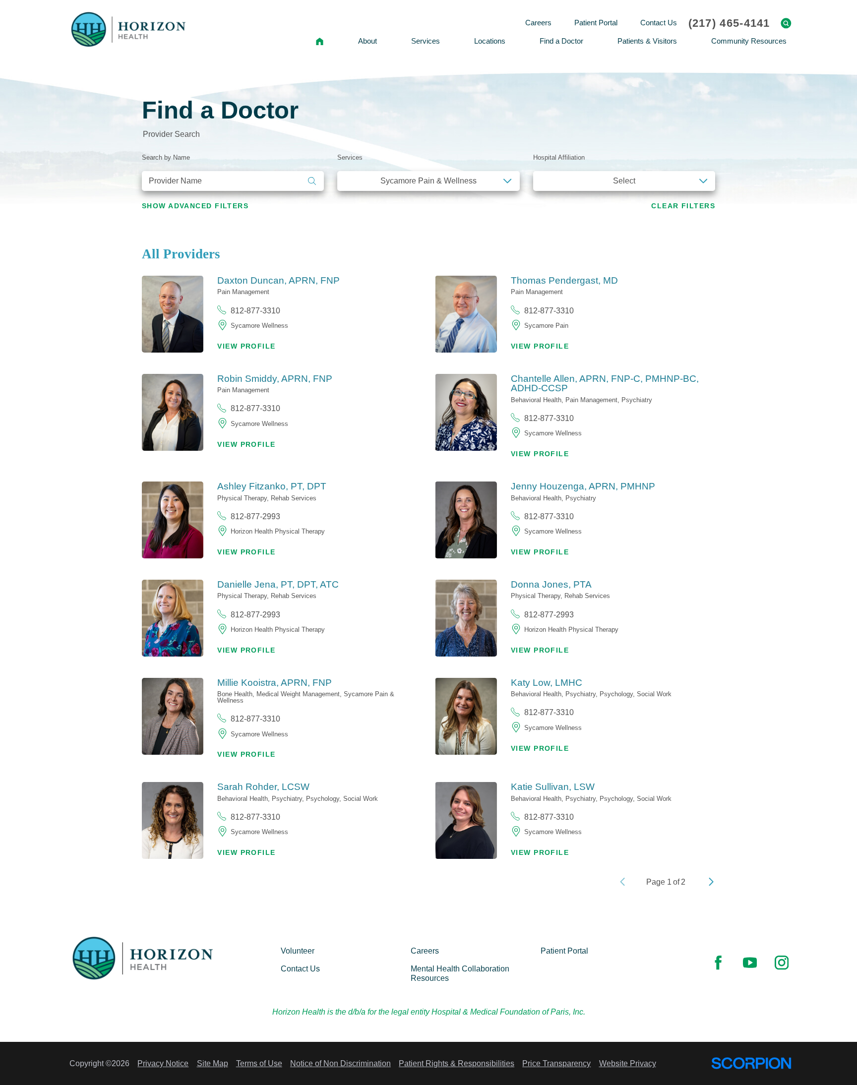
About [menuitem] (367, 41)
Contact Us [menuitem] (658, 22)
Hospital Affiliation (559, 157)
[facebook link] (718, 963)
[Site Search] (786, 23)
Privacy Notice (162, 1063)
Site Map (212, 1063)
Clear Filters (683, 206)
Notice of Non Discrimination (340, 1063)
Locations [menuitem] (489, 41)
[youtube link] (750, 963)
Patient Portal (564, 950)
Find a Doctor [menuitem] (561, 41)
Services (350, 157)
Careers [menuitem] (538, 22)
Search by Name (166, 157)
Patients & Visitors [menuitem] (647, 41)
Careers (425, 950)
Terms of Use (259, 1063)
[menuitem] (320, 41)
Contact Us (300, 968)
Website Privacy (627, 1063)
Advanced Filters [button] (195, 206)
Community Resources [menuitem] (749, 41)
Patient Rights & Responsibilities (456, 1063)
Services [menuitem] (425, 41)
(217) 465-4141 (729, 23)
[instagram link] (782, 963)
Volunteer (297, 950)
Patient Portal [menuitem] (595, 22)
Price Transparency (556, 1063)
